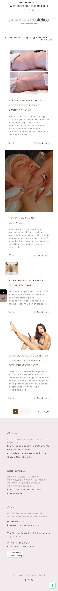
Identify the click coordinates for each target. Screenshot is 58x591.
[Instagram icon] (29, 9)
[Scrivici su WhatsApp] (3, 298)
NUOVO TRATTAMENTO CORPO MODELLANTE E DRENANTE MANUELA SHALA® (27, 105)
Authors (41, 37)
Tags (26, 37)
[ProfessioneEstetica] (29, 21)
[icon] (33, 9)
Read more (43, 143)
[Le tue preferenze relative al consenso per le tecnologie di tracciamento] (52, 585)
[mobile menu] (53, 19)
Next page (42, 411)
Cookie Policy (16, 556)
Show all (47, 39)
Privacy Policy (16, 552)
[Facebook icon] (25, 9)
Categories (12, 37)
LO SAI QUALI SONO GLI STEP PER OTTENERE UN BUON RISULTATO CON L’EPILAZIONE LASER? (28, 360)
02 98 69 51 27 (29, 2)
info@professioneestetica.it (30, 5)
